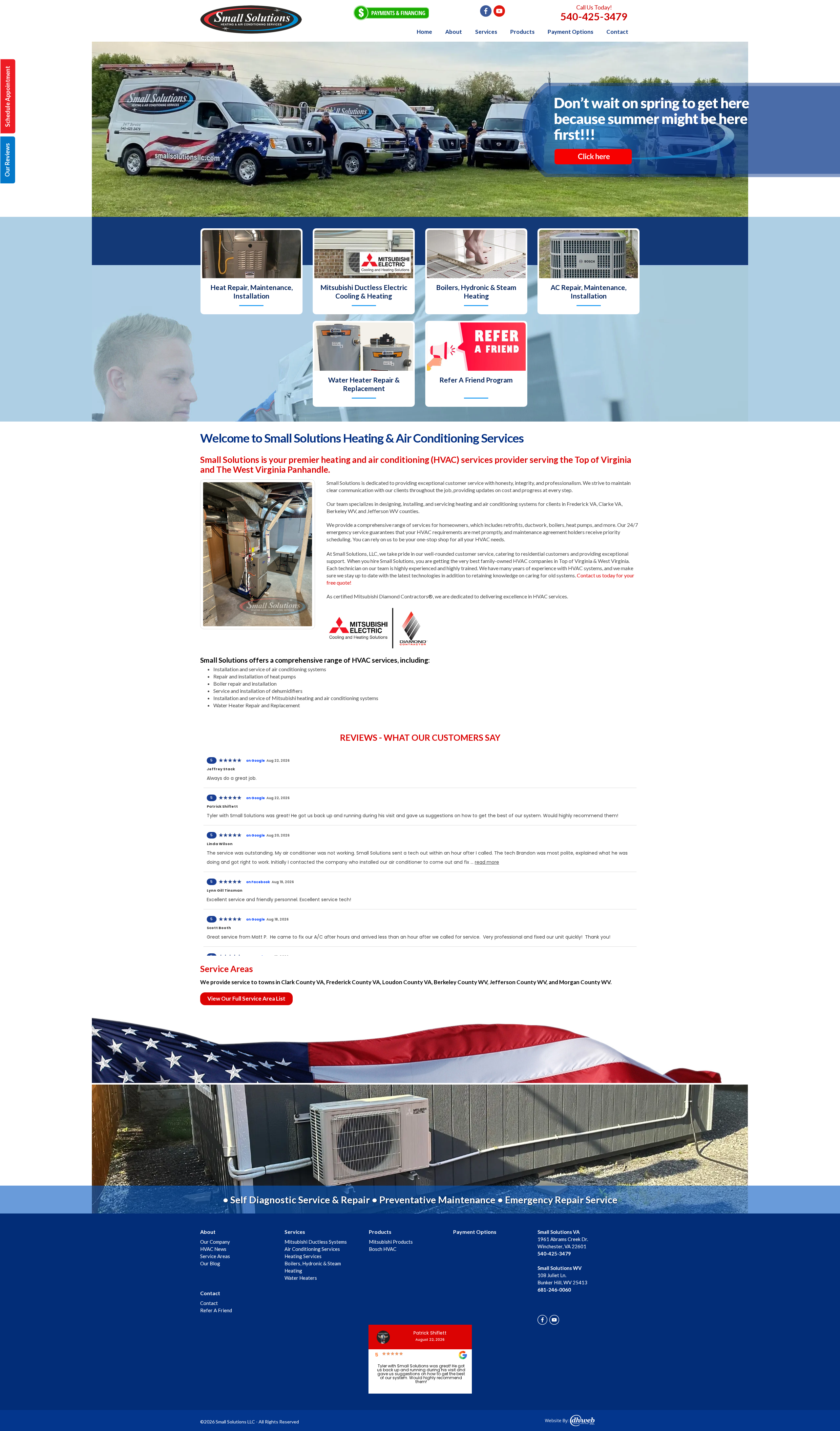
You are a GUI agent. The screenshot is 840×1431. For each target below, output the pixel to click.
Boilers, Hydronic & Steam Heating (476, 291)
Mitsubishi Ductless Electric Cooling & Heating (363, 291)
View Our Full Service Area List (246, 998)
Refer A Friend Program (476, 380)
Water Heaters (300, 1278)
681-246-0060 (554, 1290)
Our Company (215, 1242)
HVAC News (213, 1249)
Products (522, 31)
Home (424, 31)
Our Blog (210, 1263)
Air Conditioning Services (312, 1249)
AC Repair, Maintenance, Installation (588, 291)
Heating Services (303, 1256)
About (453, 31)
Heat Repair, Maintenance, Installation (251, 291)
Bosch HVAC (382, 1249)
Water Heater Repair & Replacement (364, 384)
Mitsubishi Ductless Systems (315, 1242)
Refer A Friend (216, 1310)
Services (486, 31)
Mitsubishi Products (391, 1242)
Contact (617, 31)
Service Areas (215, 1256)
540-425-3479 (593, 16)
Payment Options (570, 31)
